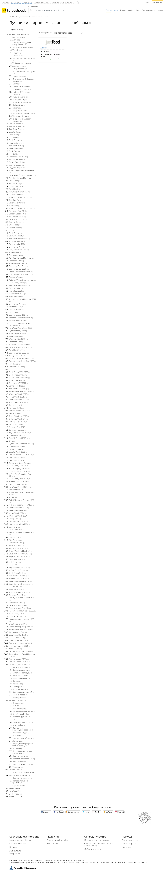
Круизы (16, 681)
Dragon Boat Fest (17, 214)
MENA (13, 497)
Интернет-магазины (19, 34)
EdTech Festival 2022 (19, 380)
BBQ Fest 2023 (16, 424)
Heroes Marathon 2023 (20, 411)
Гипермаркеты (19, 69)
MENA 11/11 (15, 562)
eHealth (17, 53)
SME (12, 441)
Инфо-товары (15, 788)
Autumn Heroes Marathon (21, 274)
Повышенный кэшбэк (57, 840)
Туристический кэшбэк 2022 (22, 361)
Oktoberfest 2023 (17, 457)
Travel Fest (14, 189)
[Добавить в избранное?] (64, 40)
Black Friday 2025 (17, 616)
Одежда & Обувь (21, 100)
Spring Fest (15, 519)
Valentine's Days (17, 203)
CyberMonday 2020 (18, 244)
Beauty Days (15, 132)
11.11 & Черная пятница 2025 (22, 611)
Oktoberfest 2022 (17, 367)
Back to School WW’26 (20, 662)
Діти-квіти (14, 527)
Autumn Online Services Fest (22, 280)
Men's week (15, 252)
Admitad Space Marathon (21, 318)
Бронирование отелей (23, 692)
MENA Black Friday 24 (19, 570)
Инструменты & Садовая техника (23, 80)
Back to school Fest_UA (20, 608)
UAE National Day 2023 (19, 484)
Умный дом (18, 50)
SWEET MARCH (17, 796)
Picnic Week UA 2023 (19, 416)
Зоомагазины (19, 76)
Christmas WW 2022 (19, 383)
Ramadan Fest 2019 (18, 211)
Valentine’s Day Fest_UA (20, 581)
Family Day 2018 (17, 162)
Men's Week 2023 (18, 397)
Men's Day (14, 206)
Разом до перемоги (18, 548)
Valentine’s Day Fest (18, 635)
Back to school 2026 (19, 659)
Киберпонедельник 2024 (21, 505)
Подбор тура (19, 698)
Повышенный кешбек (129, 10)
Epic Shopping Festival (19, 468)
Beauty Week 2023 (18, 452)
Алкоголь (17, 56)
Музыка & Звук (20, 97)
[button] (157, 2)
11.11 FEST (14, 137)
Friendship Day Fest (18, 266)
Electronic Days (16, 183)
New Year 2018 (16, 146)
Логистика (18, 741)
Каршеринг (18, 687)
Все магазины (112, 10)
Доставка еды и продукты (23, 72)
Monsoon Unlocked (18, 263)
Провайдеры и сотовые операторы (22, 752)
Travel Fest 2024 (17, 543)
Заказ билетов (19, 695)
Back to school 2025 (19, 605)
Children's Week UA (18, 419)
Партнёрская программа (96, 840)
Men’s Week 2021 (17, 294)
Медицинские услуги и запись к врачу (22, 745)
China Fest (14, 181)
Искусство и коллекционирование (22, 729)
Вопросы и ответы (131, 840)
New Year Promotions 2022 (21, 328)
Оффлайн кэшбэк (42, 2)
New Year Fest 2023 (19, 389)
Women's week (17, 590)
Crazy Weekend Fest (19, 250)
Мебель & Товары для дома (21, 93)
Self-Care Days (16, 200)
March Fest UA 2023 (18, 402)
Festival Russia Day (18, 126)
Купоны (55, 2)
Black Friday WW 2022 (19, 372)
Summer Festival (17, 241)
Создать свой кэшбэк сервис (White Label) (98, 844)
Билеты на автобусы (22, 673)
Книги (16, 84)
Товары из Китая (20, 116)
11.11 (11, 230)
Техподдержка (129, 843)
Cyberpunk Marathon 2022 (21, 358)
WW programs (16, 490)
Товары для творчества (23, 113)
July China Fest (16, 129)
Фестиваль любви (18, 632)
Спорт (16, 108)
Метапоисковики (21, 678)
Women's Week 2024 (19, 516)
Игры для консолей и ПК (24, 772)
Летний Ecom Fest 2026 (21, 651)
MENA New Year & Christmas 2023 (21, 494)
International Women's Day (22, 197)
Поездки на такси (21, 689)
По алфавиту (33, 6)
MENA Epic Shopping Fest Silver (20, 475)
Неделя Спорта (16, 143)
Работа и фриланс (21, 717)
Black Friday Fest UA (19, 466)
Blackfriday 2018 (17, 186)
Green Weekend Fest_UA (20, 551)
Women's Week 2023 (19, 394)
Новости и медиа (20, 733)
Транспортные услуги (22, 722)
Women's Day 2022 (18, 339)
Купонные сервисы (21, 89)
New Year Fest (16, 791)
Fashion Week (16, 228)
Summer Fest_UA (17, 595)
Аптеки (16, 40)
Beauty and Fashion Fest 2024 (22, 533)
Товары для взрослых (22, 47)
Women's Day (16, 296)
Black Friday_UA (17, 614)
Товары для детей (22, 111)
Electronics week (17, 159)
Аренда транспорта (22, 667)
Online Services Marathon (21, 272)
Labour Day (15, 312)
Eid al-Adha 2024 (17, 530)
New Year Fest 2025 (19, 576)
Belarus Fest (15, 537)
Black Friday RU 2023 (19, 471)
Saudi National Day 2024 (20, 554)
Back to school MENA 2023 (21, 455)
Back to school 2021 (18, 315)
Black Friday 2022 (18, 375)
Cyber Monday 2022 (19, 331)
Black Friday (15, 140)
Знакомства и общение (23, 738)
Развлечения (19, 761)
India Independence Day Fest (21, 171)
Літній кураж (15, 540)
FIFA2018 (14, 154)
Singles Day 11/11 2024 (19, 568)
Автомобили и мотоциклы (23, 59)
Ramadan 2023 (16, 405)
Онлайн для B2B (20, 714)
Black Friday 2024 (17, 573)
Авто (15, 720)
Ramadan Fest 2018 (18, 157)
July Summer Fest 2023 (20, 433)
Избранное (14, 854)
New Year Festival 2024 (20, 487)
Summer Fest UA (17, 430)
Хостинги (17, 767)
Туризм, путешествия (19, 664)
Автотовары (18, 37)
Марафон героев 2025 (19, 592)
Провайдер (18, 748)
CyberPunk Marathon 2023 (21, 444)
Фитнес (16, 706)
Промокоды (66, 2)
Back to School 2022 (19, 353)
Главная (5, 2)
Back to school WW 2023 (20, 347)
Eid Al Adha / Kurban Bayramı (22, 175)
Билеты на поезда (21, 675)
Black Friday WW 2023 (19, 479)
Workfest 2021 (16, 307)
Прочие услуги (20, 756)
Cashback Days (16, 309)
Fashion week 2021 (18, 320)
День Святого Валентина (21, 584)
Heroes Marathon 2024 (20, 524)
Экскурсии (18, 684)
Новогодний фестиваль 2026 (21, 620)
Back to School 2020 (19, 269)
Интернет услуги (18, 700)
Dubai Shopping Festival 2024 (21, 501)
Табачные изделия (21, 63)
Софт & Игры (19, 105)
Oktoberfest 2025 (17, 460)
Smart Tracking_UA (18, 624)
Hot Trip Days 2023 (18, 422)
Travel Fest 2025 (17, 603)
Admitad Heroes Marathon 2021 (22, 300)
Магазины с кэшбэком (21, 2)
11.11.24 (13, 565)
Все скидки (52, 843)
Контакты (126, 847)
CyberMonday (16, 194)
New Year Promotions (19, 192)
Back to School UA (18, 219)
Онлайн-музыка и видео (23, 711)
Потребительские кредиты (20, 782)
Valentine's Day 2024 (19, 508)
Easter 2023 (15, 413)
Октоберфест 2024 (18, 521)
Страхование (19, 785)
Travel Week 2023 (17, 446)
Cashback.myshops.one (18, 17)
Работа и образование (23, 759)
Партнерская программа (152, 10)
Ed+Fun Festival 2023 (19, 482)
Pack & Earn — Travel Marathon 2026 (22, 655)
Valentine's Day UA (18, 510)
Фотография (18, 725)
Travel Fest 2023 (17, 435)
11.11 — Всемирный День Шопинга (19, 324)
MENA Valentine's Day (19, 378)
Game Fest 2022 (17, 386)
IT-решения (18, 703)
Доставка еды (19, 709)
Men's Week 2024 (17, 513)
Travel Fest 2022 (17, 350)
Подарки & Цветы (21, 102)
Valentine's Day (16, 148)
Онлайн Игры (15, 770)
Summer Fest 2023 (18, 427)
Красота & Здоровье (22, 87)
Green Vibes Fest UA (19, 640)
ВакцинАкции (16, 255)
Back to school (16, 124)
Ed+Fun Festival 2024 (19, 579)
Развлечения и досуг (22, 764)
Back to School (16, 222)
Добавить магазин (93, 849)
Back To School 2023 (19, 438)
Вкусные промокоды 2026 (21, 643)
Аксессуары (19, 66)
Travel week (15, 364)
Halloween (14, 135)
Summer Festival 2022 (19, 344)
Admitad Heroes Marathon (21, 178)
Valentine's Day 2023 (19, 400)
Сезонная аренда (21, 670)
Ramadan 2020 (16, 261)
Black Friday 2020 (18, 283)
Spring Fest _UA (17, 355)
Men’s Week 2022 (18, 333)
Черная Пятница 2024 (20, 556)
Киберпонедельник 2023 (21, 391)
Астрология (18, 735)
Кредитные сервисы (22, 778)
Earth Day (14, 151)
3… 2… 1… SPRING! (17, 638)
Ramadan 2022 (16, 342)
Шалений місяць (17, 559)
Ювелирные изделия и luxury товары (22, 44)
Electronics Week (17, 217)
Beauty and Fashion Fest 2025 (21, 599)
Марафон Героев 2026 (20, 646)
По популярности (63, 33)
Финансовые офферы (19, 775)
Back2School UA (17, 449)
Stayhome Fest (16, 236)
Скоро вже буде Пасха (20, 463)
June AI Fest (15, 649)
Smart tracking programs (21, 627)
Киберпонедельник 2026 (21, 629)
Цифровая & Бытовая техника (21, 120)
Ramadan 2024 (16, 408)
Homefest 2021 (16, 291)
